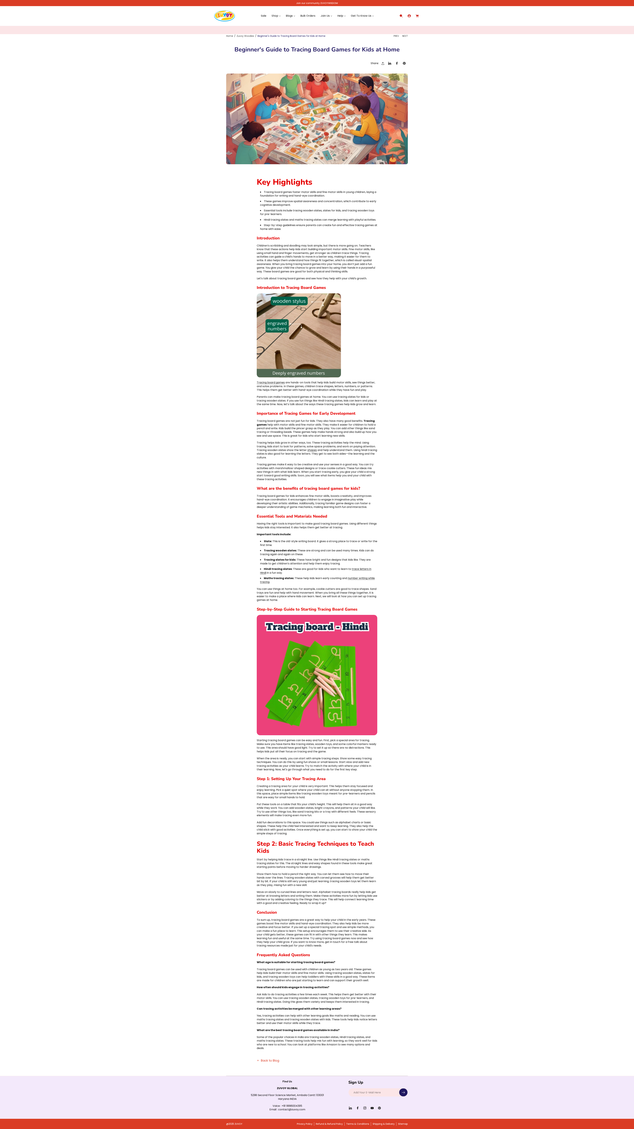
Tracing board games (271, 382)
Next (405, 36)
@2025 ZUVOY (234, 1124)
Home (229, 36)
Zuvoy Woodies (245, 36)
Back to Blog (270, 1060)
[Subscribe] (403, 1092)
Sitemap (403, 1123)
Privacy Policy (304, 1123)
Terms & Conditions (357, 1123)
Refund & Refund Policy (329, 1123)
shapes (312, 450)
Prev (396, 36)
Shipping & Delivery (384, 1123)
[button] (276, 16)
